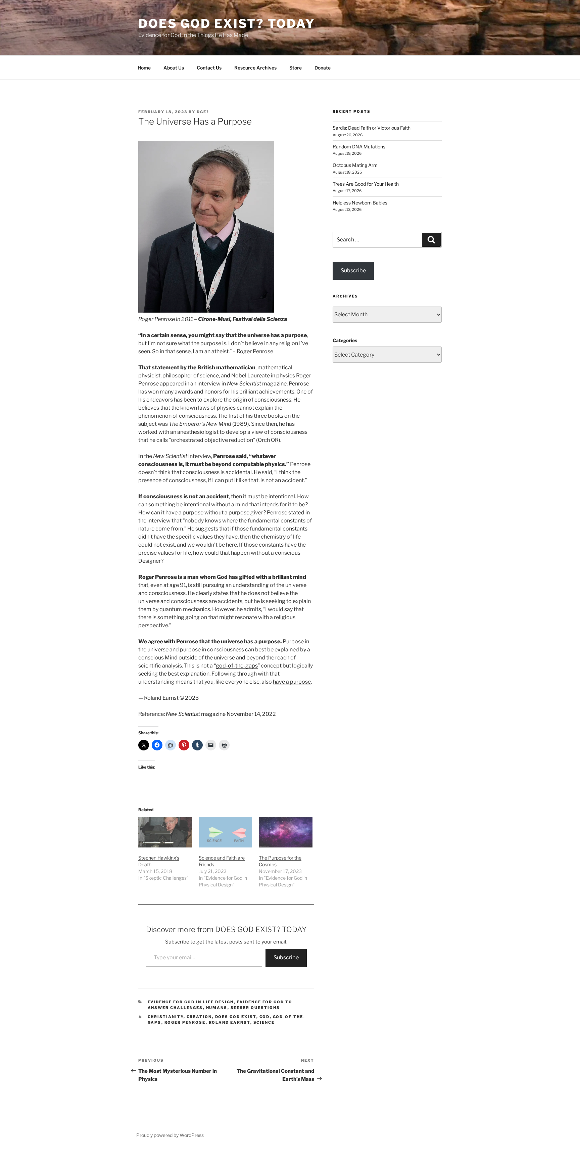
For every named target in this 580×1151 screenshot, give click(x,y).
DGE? (203, 111)
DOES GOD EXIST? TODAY (226, 23)
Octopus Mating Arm (355, 165)
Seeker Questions (255, 1007)
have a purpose (292, 682)
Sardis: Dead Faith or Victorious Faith (371, 128)
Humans (217, 1007)
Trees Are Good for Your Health (366, 184)
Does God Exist (235, 1016)
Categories (345, 340)
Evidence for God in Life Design (191, 1002)
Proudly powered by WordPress (170, 1135)
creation (199, 1016)
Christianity (166, 1016)
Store (295, 68)
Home (144, 68)
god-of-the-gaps (237, 665)
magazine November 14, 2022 (221, 714)
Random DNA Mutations (359, 146)
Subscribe (286, 957)
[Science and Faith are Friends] (225, 832)
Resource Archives (255, 68)
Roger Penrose (185, 1022)
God (264, 1016)
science (264, 1022)
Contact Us (209, 68)
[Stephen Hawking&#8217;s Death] (165, 832)
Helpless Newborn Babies (360, 202)
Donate (323, 68)
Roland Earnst (229, 1022)
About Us (173, 68)
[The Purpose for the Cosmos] (285, 832)
